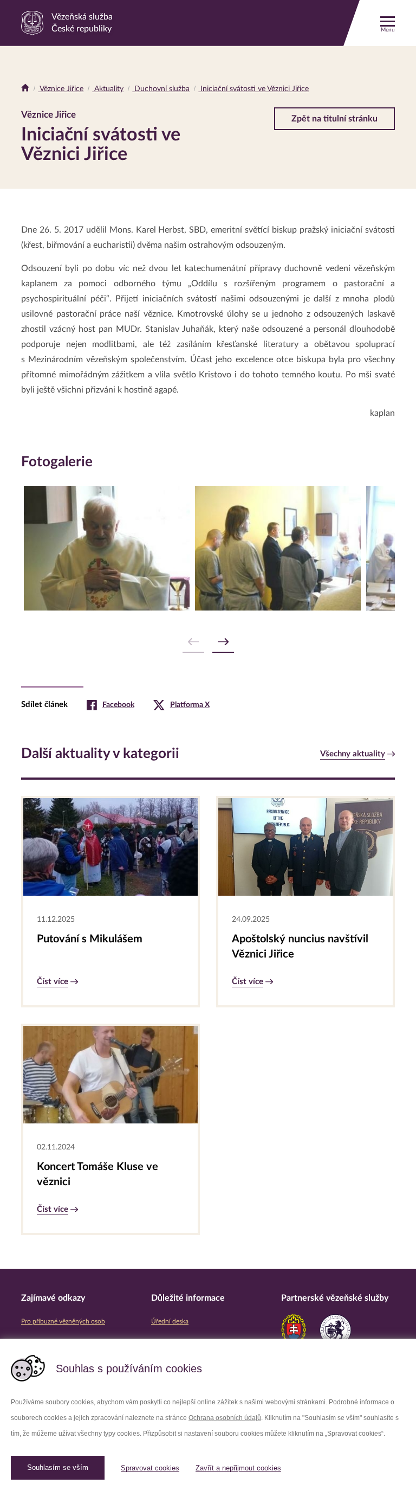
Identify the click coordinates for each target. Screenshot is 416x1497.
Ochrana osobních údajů (224, 1418)
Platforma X (190, 705)
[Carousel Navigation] (208, 642)
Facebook (118, 705)
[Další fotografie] (223, 642)
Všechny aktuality (352, 754)
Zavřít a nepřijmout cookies (238, 1468)
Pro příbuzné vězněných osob (63, 1321)
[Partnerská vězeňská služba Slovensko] (293, 1330)
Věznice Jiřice (60, 89)
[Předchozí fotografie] (193, 642)
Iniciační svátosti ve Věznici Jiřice (253, 89)
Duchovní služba (161, 89)
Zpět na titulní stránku (334, 118)
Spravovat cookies (150, 1468)
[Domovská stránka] (25, 89)
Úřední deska (169, 1321)
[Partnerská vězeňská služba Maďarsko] (335, 1330)
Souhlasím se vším (57, 1467)
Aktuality (107, 89)
